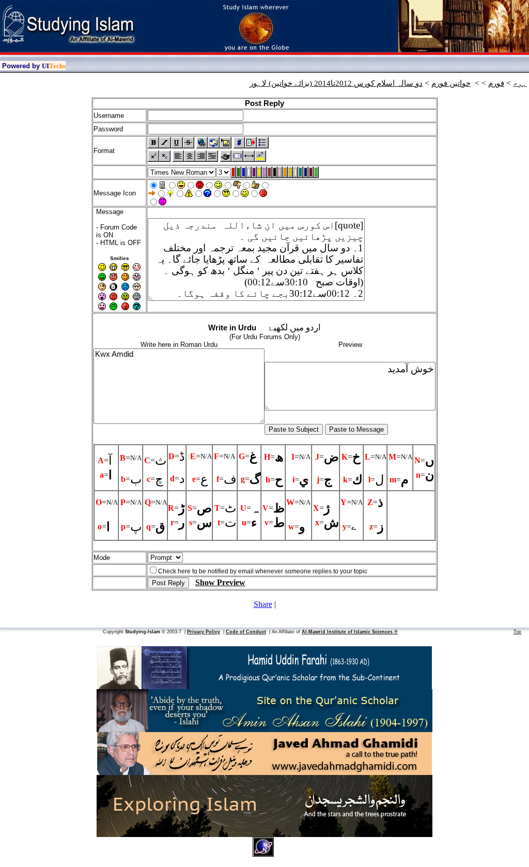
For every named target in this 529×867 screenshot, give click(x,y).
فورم (496, 83)
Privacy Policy (203, 631)
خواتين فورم (451, 83)
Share (263, 604)
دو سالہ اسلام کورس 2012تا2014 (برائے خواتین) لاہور (336, 83)
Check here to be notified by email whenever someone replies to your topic (262, 571)
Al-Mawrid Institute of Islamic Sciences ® (350, 631)
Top (517, 631)
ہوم (520, 83)
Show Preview (220, 582)
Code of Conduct (246, 631)
